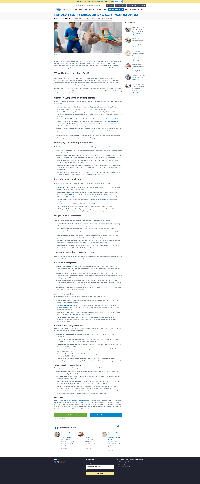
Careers (140, 9)
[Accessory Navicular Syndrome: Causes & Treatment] (81, 440)
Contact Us (132, 9)
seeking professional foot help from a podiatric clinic (71, 400)
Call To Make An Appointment (106, 415)
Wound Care (83, 9)
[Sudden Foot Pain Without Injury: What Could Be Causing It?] (57, 440)
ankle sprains (72, 194)
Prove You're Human (92, 470)
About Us (98, 9)
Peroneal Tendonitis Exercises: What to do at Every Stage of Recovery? (138, 87)
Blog (126, 9)
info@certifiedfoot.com (94, 5)
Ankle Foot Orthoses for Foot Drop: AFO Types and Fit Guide (138, 30)
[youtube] (64, 462)
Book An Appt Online (120, 5)
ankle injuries (81, 376)
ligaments (68, 199)
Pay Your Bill (142, 5)
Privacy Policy (121, 464)
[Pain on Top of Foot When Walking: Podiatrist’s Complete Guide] (105, 442)
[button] (117, 426)
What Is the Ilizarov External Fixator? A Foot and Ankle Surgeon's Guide (137, 41)
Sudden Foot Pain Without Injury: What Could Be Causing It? (67, 435)
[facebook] (55, 462)
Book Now (118, 1)
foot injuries (95, 245)
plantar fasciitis (106, 199)
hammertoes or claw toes (110, 121)
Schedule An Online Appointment (70, 415)
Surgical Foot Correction (65, 305)
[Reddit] (67, 418)
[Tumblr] (62, 418)
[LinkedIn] (64, 418)
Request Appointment (116, 9)
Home (75, 9)
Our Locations (110, 5)
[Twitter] (57, 418)
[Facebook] (55, 418)
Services (91, 9)
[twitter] (58, 462)
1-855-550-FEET (81, 5)
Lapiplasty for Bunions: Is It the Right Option (138, 76)
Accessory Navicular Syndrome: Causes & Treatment (91, 435)
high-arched (94, 107)
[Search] (145, 9)
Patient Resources (132, 5)
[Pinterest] (60, 418)
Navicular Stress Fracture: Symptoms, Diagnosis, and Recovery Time (138, 55)
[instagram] (61, 462)
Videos (105, 9)
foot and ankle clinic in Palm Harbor (68, 409)
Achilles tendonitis (96, 199)
